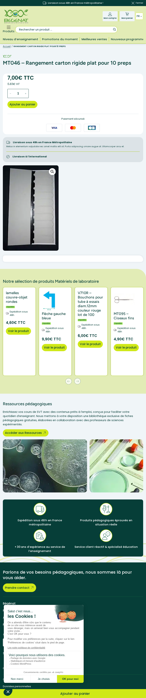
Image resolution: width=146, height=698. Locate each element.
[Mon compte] (110, 14)
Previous (68, 381)
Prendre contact (17, 588)
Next (77, 381)
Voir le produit (18, 331)
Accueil (7, 46)
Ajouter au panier (22, 104)
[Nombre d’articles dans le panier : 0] (127, 14)
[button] (52, 171)
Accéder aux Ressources (23, 433)
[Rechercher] (114, 29)
